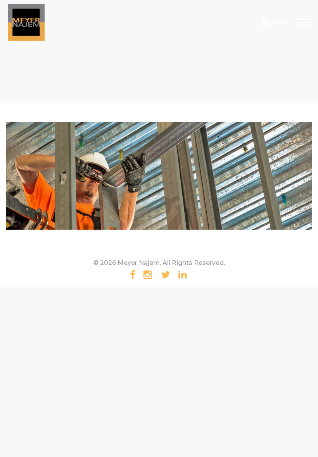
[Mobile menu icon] (303, 22)
